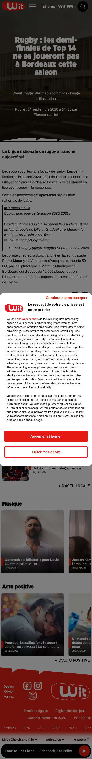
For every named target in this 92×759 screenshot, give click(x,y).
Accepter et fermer (46, 436)
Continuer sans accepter (67, 297)
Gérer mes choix (46, 451)
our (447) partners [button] (28, 319)
